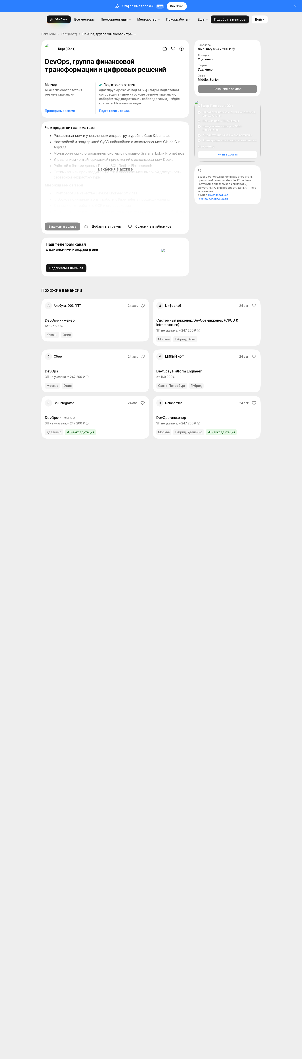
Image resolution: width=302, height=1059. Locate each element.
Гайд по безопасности (213, 199)
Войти (259, 19)
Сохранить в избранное (153, 226)
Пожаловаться (218, 195)
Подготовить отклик (114, 111)
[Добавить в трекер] (165, 49)
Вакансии (48, 34)
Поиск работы (177, 19)
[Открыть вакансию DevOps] (95, 370)
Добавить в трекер (106, 226)
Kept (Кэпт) (69, 34)
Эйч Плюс (176, 6)
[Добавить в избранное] (173, 49)
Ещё (201, 19)
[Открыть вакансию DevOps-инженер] (95, 320)
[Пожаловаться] (181, 49)
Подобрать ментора (229, 19)
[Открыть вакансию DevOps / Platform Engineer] (207, 370)
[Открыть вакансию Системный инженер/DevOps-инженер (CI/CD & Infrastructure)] (207, 322)
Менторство (147, 19)
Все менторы (84, 19)
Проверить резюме (60, 111)
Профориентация (114, 19)
